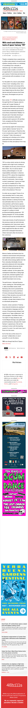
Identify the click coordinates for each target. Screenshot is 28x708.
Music (3, 659)
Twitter (6, 384)
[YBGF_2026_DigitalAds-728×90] (14, 4)
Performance (6, 39)
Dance (13, 39)
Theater (6, 350)
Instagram (14, 384)
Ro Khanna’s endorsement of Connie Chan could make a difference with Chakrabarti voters (14, 638)
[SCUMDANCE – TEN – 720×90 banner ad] (14, 392)
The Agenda (4, 646)
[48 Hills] (14, 9)
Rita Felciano (7, 55)
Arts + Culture (7, 37)
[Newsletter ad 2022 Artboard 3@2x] (14, 416)
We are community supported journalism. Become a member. (14, 701)
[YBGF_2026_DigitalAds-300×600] (14, 615)
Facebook (19, 382)
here (18, 378)
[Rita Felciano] (7, 365)
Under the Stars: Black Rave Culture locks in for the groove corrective (14, 652)
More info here (6, 343)
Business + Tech (5, 672)
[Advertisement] (14, 539)
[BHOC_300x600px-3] (14, 468)
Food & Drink (4, 632)
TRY (11, 100)
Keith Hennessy (12, 348)
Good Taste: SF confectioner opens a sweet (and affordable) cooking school (14, 624)
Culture (14, 37)
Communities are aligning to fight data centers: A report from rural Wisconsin (13, 664)
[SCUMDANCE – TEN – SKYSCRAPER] (14, 515)
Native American (21, 348)
